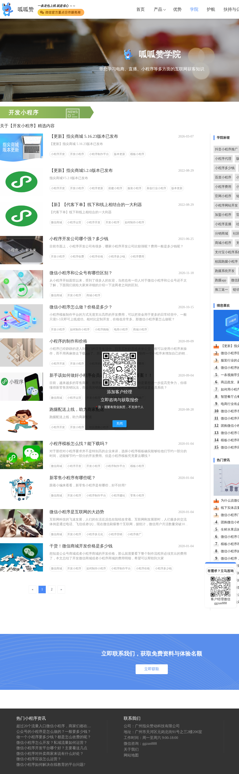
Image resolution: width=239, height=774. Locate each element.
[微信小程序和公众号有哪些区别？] (21, 284)
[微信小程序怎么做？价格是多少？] (21, 318)
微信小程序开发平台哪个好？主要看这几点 (51, 748)
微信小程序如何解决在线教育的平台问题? (50, 765)
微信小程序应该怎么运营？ (38, 759)
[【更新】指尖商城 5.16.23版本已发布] (21, 147)
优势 (177, 9)
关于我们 (131, 749)
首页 (140, 9)
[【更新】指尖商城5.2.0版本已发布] (21, 181)
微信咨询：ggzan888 (140, 743)
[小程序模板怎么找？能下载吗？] (21, 454)
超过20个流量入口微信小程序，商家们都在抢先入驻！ (53, 726)
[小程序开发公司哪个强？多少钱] (21, 250)
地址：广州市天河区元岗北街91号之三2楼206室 (163, 732)
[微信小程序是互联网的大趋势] (21, 523)
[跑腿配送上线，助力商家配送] (21, 420)
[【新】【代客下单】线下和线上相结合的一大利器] (21, 215)
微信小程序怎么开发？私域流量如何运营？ (51, 743)
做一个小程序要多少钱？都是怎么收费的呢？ (53, 737)
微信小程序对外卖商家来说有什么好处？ (50, 754)
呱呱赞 (26, 9)
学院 (194, 9)
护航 (211, 9)
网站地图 (131, 755)
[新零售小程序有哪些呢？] (21, 489)
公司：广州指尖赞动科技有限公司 (152, 726)
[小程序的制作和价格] (21, 352)
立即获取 (151, 669)
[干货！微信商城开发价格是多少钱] (21, 557)
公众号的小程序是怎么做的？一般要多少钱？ (53, 732)
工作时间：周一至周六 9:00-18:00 (151, 738)
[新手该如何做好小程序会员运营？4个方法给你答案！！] (21, 386)
